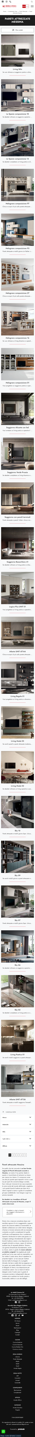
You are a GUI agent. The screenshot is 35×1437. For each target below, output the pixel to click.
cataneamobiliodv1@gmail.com (20, 1424)
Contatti (17, 1335)
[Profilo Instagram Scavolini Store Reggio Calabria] (15, 1315)
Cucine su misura (17, 1349)
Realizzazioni (17, 1328)
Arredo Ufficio (18, 1400)
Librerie (17, 1357)
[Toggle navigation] (32, 6)
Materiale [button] (5, 1125)
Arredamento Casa (12, 11)
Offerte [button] (5, 1146)
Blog (17, 1330)
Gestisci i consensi (16, 1436)
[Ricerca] (32, 1)
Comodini (17, 1378)
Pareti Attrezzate (23, 11)
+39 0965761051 (19, 1298)
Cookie (7, 1436)
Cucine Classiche (17, 1345)
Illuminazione (17, 1390)
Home (4, 11)
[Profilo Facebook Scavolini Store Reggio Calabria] (13, 1315)
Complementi (17, 1392)
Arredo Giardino (17, 1408)
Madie (17, 1361)
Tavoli (17, 1366)
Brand (17, 1325)
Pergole (17, 1410)
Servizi (17, 1323)
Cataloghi (17, 1332)
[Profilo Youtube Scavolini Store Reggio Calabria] (22, 1315)
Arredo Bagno (17, 1368)
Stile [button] (4, 1132)
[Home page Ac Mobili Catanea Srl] (9, 6)
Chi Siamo (17, 1321)
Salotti (17, 1364)
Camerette (17, 1383)
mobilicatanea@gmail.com (19, 1300)
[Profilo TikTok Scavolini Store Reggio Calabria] (19, 1315)
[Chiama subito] (10, 1)
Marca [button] (4, 1117)
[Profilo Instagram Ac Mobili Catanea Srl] (6, 1)
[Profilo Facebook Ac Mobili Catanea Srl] (3, 1)
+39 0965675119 (19, 1311)
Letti (17, 1376)
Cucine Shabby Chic (17, 1347)
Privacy (2, 1436)
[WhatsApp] (3, 1431)
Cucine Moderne (17, 1342)
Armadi (17, 1380)
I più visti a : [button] (6, 1139)
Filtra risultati (19, 30)
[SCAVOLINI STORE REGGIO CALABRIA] (26, 6)
